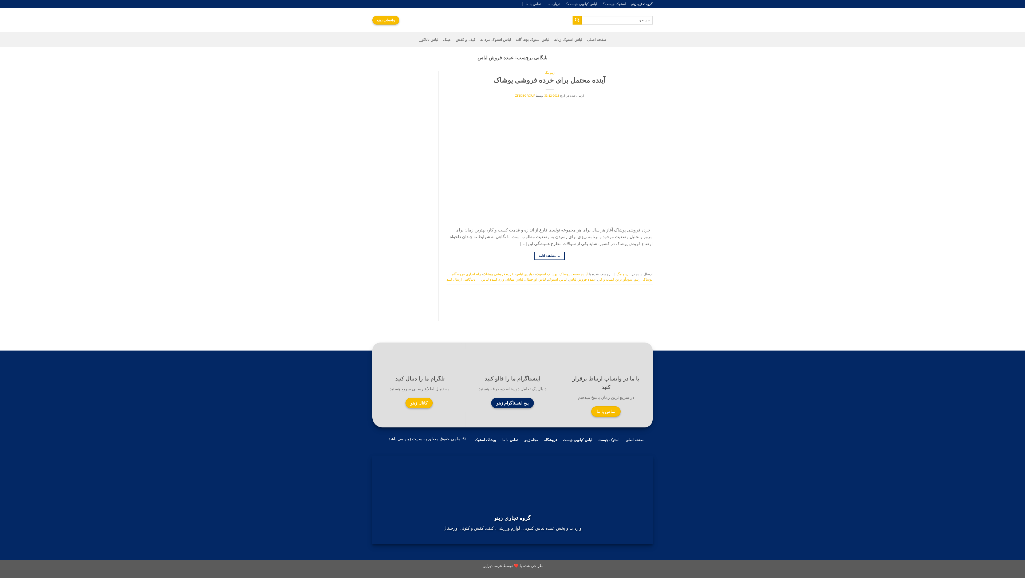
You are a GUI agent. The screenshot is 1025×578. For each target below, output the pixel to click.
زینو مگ (549, 72)
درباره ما (553, 4)
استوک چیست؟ (614, 4)
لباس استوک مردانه (495, 39)
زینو (637, 279)
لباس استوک (557, 279)
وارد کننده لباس (492, 279)
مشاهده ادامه (549, 256)
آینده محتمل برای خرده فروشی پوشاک (549, 80)
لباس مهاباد (514, 279)
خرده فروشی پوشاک (498, 274)
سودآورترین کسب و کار (615, 279)
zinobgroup (525, 95)
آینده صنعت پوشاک (573, 274)
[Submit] (577, 20)
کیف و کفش (465, 39)
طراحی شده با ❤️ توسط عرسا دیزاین (513, 566)
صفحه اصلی (596, 39)
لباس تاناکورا (428, 39)
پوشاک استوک (546, 274)
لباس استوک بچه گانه (532, 39)
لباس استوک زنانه (568, 39)
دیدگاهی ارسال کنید (461, 279)
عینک (447, 39)
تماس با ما (533, 4)
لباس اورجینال (535, 279)
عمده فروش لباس (582, 279)
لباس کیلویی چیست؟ (581, 4)
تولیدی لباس (525, 274)
